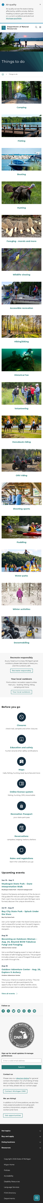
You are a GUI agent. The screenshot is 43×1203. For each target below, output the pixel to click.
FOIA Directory (10, 1193)
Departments (9, 1198)
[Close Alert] (40, 4)
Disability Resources (12, 1182)
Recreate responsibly (21, 671)
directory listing (22, 1078)
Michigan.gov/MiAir (14, 18)
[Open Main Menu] (40, 27)
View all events (8, 994)
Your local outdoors (21, 692)
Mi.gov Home (9, 1165)
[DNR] (3, 74)
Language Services (11, 1187)
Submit (21, 1067)
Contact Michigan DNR (15, 1091)
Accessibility (8, 1176)
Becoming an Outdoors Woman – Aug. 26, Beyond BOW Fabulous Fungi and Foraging (19, 942)
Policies (7, 1170)
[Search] (36, 27)
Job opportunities (13, 1115)
